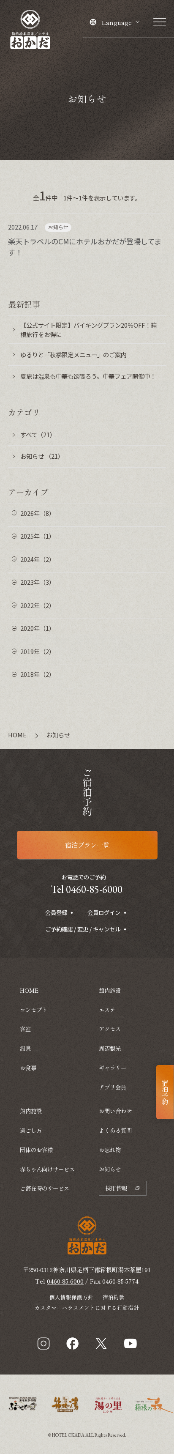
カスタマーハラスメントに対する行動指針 (87, 1307)
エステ (107, 1009)
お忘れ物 (110, 1149)
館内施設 (31, 1110)
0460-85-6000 (65, 1280)
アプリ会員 (112, 1087)
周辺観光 (110, 1048)
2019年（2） (37, 651)
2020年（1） (37, 628)
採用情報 (116, 1188)
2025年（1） (37, 535)
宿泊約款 (114, 1297)
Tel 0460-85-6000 (86, 889)
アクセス (110, 1028)
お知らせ (110, 1169)
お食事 (28, 1067)
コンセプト (33, 1009)
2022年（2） (37, 605)
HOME (29, 990)
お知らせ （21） (42, 456)
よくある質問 (115, 1130)
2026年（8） (37, 513)
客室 (25, 1028)
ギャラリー (112, 1067)
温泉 (25, 1048)
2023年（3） (37, 582)
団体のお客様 (36, 1149)
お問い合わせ (115, 1110)
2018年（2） (37, 674)
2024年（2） (37, 559)
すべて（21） (38, 434)
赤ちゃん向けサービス (47, 1169)
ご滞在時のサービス (44, 1188)
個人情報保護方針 (71, 1297)
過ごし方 (31, 1130)
